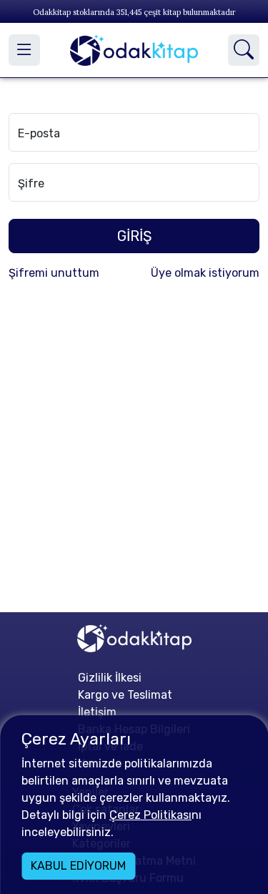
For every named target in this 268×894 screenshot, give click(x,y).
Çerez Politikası (150, 815)
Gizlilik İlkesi (110, 677)
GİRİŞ (134, 236)
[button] (24, 50)
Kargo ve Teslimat (125, 695)
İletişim (97, 712)
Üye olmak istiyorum (205, 273)
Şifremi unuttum (54, 273)
